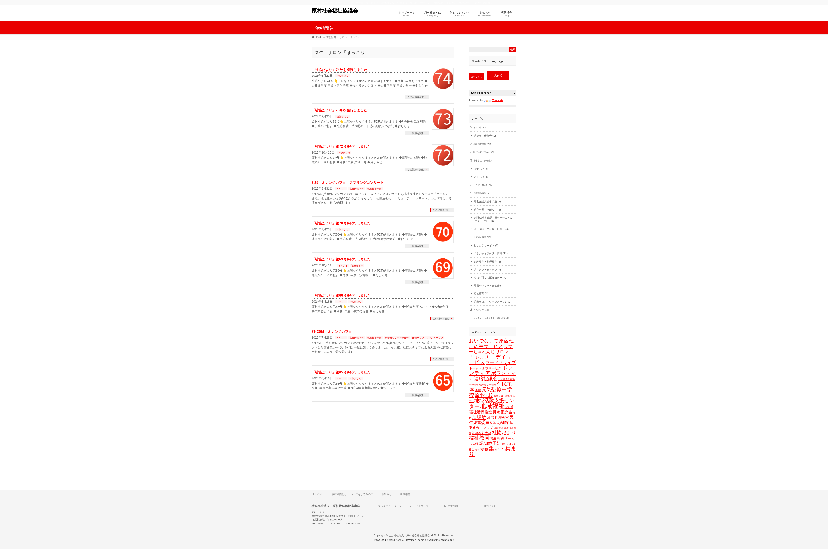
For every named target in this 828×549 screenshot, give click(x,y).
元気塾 (489, 389)
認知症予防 (490, 443)
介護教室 (484, 384)
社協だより (342, 76)
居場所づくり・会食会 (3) (488, 285)
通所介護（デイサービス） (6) (491, 229)
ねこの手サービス (491, 343)
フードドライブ (501, 362)
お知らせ (386, 494)
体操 (478, 390)
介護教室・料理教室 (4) (487, 261)
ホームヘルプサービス (485, 368)
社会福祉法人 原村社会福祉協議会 (409, 535)
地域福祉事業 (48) (482, 237)
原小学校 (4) (481, 176)
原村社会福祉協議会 (335, 11)
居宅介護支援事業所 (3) (487, 201)
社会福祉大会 (481, 433)
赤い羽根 (481, 449)
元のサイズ (476, 76)
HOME (319, 494)
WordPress (395, 539)
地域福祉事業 (374, 188)
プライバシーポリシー (391, 506)
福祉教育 (479, 438)
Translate (497, 100)
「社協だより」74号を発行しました (339, 70)
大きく (498, 75)
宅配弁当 (504, 412)
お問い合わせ (491, 506)
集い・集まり (492, 451)
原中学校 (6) (481, 168)
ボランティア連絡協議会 (492, 375)
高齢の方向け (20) (482, 144)
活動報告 (405, 494)
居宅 (490, 417)
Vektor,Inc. (434, 539)
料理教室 (501, 417)
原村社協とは (339, 494)
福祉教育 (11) (481, 293)
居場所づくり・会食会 (397, 337)
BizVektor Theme (414, 539)
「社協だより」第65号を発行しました (341, 372)
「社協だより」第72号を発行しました (341, 146)
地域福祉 (492, 405)
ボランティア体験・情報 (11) (491, 253)
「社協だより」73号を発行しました (339, 110)
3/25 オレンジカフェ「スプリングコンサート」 (349, 182)
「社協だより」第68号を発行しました (341, 295)
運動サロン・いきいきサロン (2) (492, 301)
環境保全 (498, 428)
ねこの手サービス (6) (486, 245)
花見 (476, 443)
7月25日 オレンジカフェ (332, 331)
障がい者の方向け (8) (483, 152)
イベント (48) (479, 127)
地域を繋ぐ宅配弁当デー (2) (490, 277)
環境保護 (508, 428)
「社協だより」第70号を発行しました (341, 223)
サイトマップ (421, 506)
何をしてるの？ (364, 494)
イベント (341, 188)
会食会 (492, 384)
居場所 (479, 417)
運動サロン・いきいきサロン (427, 337)
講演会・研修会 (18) (485, 135)
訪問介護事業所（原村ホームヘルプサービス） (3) (493, 219)
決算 (493, 423)
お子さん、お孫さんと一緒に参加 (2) (491, 318)
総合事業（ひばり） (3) (487, 209)
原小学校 (484, 395)
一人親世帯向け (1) (482, 185)
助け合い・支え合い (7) (487, 269)
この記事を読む (416, 97)
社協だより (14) (481, 310)
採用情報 (453, 506)
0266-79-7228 (326, 523)
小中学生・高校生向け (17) (486, 160)
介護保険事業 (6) (481, 193)
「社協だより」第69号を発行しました (341, 259)
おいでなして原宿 (488, 341)
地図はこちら (355, 515)
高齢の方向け (357, 188)
